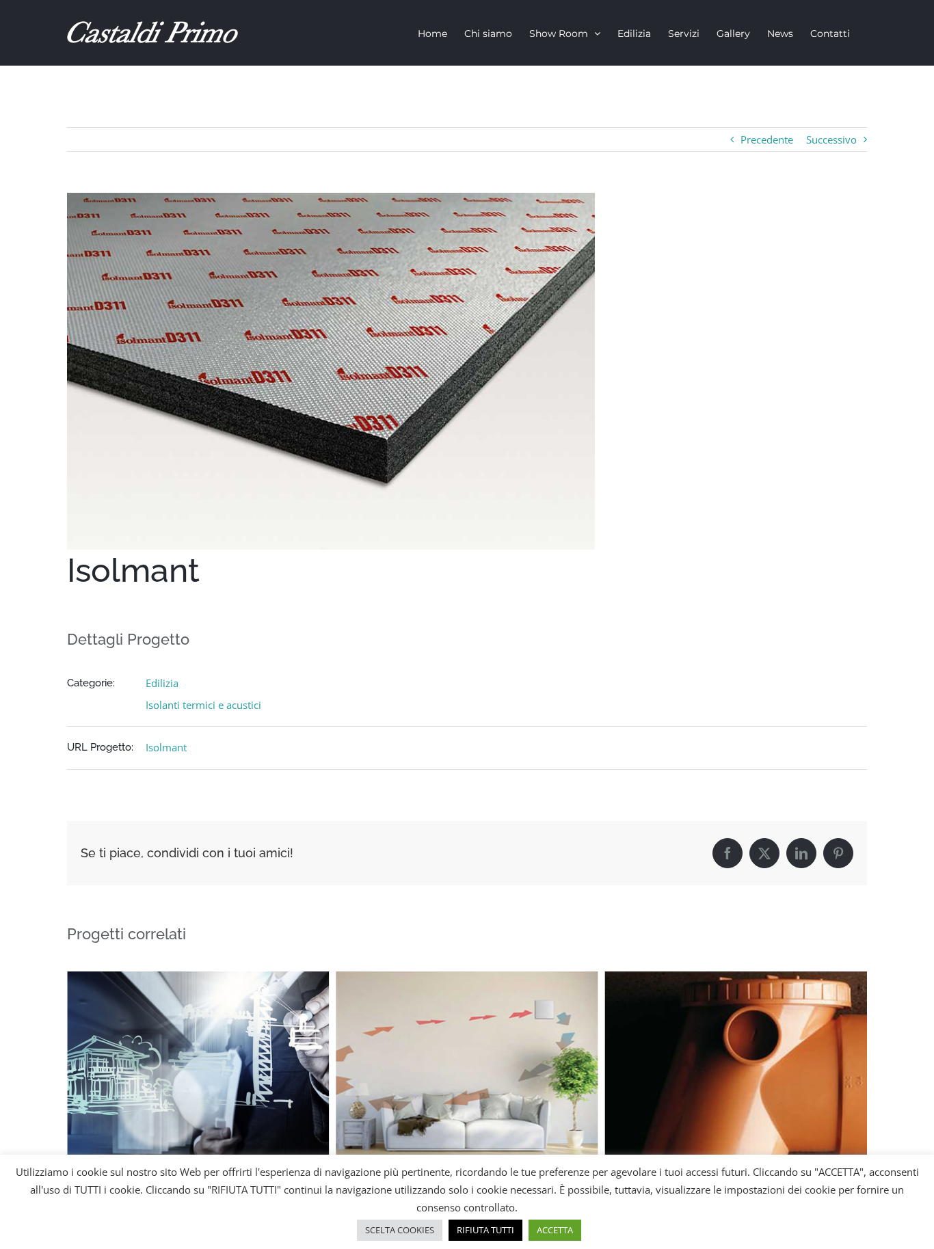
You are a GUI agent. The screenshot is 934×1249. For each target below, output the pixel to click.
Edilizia (162, 683)
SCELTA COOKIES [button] (399, 1230)
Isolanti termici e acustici (203, 705)
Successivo (831, 139)
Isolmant (166, 747)
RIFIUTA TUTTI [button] (485, 1230)
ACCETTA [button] (555, 1230)
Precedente (766, 139)
